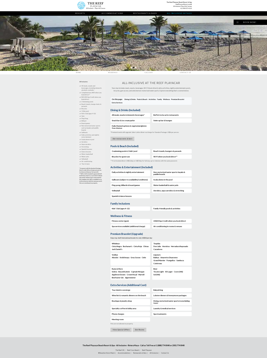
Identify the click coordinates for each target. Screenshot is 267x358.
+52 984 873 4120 (186, 8)
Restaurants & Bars (145, 13)
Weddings (113, 72)
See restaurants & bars (122, 139)
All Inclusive (154, 353)
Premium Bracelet (177, 99)
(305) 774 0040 (178, 345)
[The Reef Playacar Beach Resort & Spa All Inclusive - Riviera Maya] (100, 5)
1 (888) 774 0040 (163, 345)
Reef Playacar (147, 350)
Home (78, 72)
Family (159, 99)
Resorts (80, 13)
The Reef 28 (119, 350)
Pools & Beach (142, 99)
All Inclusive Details (179, 13)
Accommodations (112, 13)
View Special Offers (121, 330)
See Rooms (139, 330)
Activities (152, 99)
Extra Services (117, 103)
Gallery (149, 72)
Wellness (166, 99)
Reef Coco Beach (133, 350)
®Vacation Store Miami (106, 353)
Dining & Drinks (130, 99)
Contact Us (185, 72)
